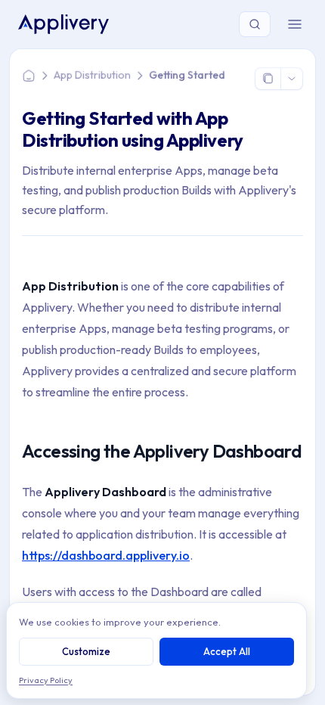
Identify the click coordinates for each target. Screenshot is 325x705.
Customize (86, 651)
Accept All (226, 651)
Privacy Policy (46, 680)
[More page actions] (291, 78)
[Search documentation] (255, 24)
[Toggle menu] (295, 24)
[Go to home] (63, 23)
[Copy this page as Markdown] (267, 78)
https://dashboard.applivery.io (106, 555)
